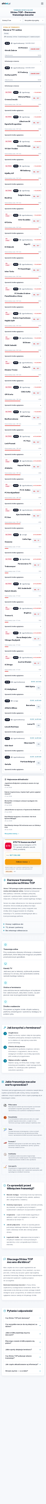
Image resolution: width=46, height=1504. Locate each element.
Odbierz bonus (22, 862)
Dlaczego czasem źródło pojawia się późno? (23, 1342)
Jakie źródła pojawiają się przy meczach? (23, 1334)
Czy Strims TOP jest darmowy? (23, 1318)
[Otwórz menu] (42, 3)
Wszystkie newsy (11, 833)
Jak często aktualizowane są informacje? (23, 1364)
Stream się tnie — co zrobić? (23, 1371)
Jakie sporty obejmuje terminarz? (23, 1349)
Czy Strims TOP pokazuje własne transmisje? (23, 1357)
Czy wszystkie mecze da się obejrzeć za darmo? (23, 1325)
